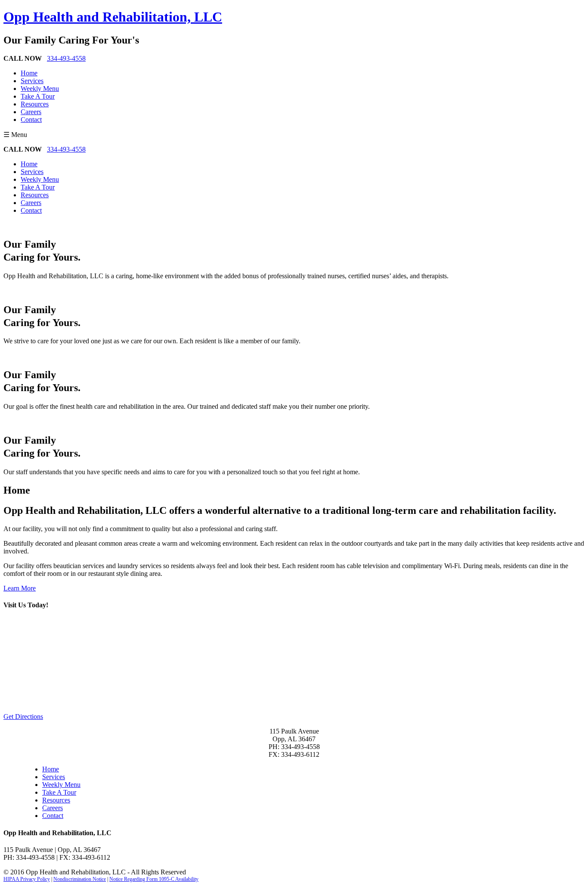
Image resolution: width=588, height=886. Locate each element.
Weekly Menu (40, 88)
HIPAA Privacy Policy (26, 879)
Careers (31, 111)
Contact (31, 119)
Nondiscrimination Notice (79, 879)
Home (29, 73)
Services (32, 80)
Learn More (19, 588)
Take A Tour (38, 96)
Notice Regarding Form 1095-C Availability (153, 879)
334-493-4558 (66, 58)
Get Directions (23, 716)
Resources (35, 104)
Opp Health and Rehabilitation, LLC (112, 17)
